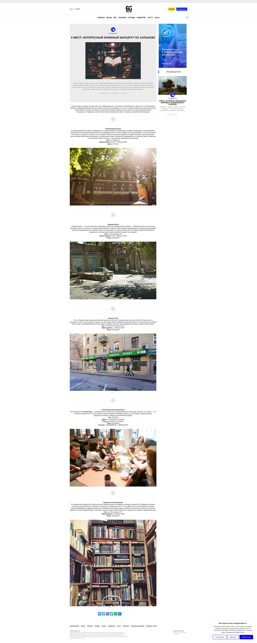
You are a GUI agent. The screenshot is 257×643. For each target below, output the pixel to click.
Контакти (126, 626)
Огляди (131, 17)
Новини (101, 17)
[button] (154, 176)
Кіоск (157, 17)
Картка (103, 626)
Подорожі (141, 17)
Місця (109, 17)
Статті (150, 17)
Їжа (115, 17)
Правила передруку (137, 626)
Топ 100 (171, 9)
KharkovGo (128, 9)
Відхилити (233, 637)
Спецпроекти (181, 9)
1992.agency (176, 633)
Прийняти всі (246, 637)
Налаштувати (219, 637)
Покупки (122, 17)
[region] (233, 631)
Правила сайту (151, 626)
